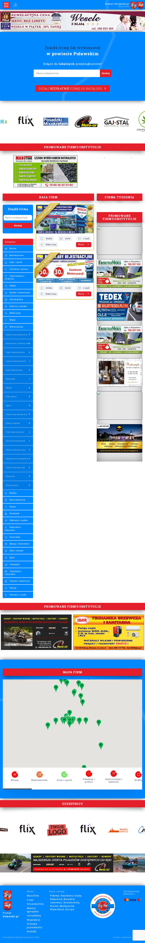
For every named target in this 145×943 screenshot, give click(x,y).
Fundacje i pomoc (18, 269)
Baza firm (33, 895)
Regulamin (33, 919)
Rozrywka (14, 537)
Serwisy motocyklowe (15, 441)
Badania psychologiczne (17, 335)
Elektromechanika (14, 370)
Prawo (12, 506)
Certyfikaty (34, 915)
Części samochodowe (15, 352)
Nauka (13, 493)
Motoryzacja (16, 326)
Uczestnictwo (35, 903)
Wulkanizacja (12, 485)
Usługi (12, 587)
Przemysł (14, 513)
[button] (56, 721)
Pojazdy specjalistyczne (16, 414)
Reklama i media (18, 520)
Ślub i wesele (16, 550)
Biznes (12, 248)
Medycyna (15, 313)
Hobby (12, 285)
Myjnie (9, 388)
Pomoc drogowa (13, 423)
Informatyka (16, 299)
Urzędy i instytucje (19, 581)
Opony (8, 405)
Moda (12, 319)
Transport (14, 564)
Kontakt (32, 931)
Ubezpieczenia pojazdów (17, 459)
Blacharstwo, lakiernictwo (17, 343)
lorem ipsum (15, 773)
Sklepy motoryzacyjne (16, 450)
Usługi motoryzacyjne (15, 467)
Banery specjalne (33, 909)
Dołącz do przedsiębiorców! (72, 64)
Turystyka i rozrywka (13, 573)
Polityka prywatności (34, 925)
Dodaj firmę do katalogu (70, 88)
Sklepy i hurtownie (19, 543)
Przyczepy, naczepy (15, 432)
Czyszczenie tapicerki (16, 361)
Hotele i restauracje (19, 292)
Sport (12, 557)
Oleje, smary (11, 396)
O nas (30, 899)
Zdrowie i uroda (17, 594)
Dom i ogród (15, 262)
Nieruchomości (17, 499)
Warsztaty (10, 476)
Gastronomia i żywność (14, 277)
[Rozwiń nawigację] (6, 5)
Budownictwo (16, 255)
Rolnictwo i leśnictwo (13, 528)
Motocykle (10, 379)
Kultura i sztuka (18, 306)
